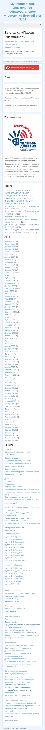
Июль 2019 (9, 354)
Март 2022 (8, 299)
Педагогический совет (13, 474)
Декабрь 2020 (10, 333)
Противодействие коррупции (16, 674)
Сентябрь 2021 (10, 312)
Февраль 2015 (10, 417)
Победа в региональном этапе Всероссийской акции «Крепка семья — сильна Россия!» (20, 219)
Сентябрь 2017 (10, 375)
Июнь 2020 (9, 343)
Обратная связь (12, 61)
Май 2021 (8, 320)
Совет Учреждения (12, 469)
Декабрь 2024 (10, 246)
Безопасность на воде (13, 656)
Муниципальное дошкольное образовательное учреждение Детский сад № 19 (22, 11)
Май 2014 (8, 422)
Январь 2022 (9, 304)
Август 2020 (9, 338)
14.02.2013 (19, 42)
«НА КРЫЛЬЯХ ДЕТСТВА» (15, 198)
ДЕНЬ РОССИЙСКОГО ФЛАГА (16, 232)
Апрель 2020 (9, 346)
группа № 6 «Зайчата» (13, 550)
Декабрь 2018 (10, 364)
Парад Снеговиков (12, 48)
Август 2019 (9, 351)
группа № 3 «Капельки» (14, 542)
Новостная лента (11, 721)
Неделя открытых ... (31, 61)
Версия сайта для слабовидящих (24, 68)
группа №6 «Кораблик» (14, 576)
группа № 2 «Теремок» (13, 539)
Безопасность (10, 642)
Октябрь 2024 (10, 249)
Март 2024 (8, 260)
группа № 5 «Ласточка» (14, 547)
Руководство (9, 484)
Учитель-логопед (11, 599)
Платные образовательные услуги (18, 497)
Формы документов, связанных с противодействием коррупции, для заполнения (18, 690)
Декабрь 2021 (10, 307)
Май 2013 (8, 433)
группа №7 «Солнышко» (14, 579)
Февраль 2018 (10, 370)
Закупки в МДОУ (11, 503)
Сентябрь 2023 (10, 273)
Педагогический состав (13, 487)
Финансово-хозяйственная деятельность (21, 500)
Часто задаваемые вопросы (15, 671)
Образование (10, 481)
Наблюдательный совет (14, 466)
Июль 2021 (9, 315)
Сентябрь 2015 (10, 406)
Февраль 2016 (10, 401)
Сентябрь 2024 (10, 252)
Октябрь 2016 (10, 393)
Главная (7, 449)
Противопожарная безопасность (17, 648)
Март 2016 (8, 399)
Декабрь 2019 (10, 349)
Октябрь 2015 (10, 404)
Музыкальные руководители (16, 596)
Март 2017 (8, 383)
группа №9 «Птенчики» (14, 581)
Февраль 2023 (10, 283)
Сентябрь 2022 (10, 288)
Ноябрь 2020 (9, 336)
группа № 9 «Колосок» (13, 558)
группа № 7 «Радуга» (13, 553)
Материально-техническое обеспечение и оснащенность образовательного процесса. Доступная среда (22, 491)
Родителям (9, 619)
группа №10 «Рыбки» (13, 584)
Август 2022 (9, 291)
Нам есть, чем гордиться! (14, 608)
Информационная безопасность (17, 653)
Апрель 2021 (9, 323)
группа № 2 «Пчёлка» (13, 568)
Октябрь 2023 (10, 270)
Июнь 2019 (9, 357)
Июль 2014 (9, 419)
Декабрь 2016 (10, 388)
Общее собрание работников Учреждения (21, 472)
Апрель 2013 (9, 435)
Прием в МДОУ (10, 622)
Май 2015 (8, 412)
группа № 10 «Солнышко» (15, 560)
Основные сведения (12, 458)
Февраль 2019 (10, 362)
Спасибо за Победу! (12, 616)
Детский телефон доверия (15, 659)
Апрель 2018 (9, 367)
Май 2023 (8, 278)
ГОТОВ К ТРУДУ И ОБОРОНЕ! (16, 230)
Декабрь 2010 (10, 440)
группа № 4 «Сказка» (13, 545)
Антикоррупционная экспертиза (17, 682)
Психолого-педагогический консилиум (20, 633)
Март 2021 (8, 325)
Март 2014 (8, 425)
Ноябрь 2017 (9, 372)
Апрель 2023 (9, 281)
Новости (14, 44)
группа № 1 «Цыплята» (14, 537)
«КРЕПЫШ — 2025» (12, 190)
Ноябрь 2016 (9, 391)
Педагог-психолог (11, 601)
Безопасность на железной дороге (18, 664)
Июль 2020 (9, 341)
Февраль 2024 (10, 262)
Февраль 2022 (10, 302)
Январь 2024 (9, 265)
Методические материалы (15, 685)
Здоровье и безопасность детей (17, 630)
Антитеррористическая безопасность (19, 646)
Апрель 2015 (9, 414)
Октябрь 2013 (10, 430)
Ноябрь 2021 (9, 309)
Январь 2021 (9, 330)
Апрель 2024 (9, 257)
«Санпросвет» (10, 666)
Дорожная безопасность (14, 651)
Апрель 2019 (9, 359)
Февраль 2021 (10, 328)
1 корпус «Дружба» (12, 534)
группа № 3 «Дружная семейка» (17, 571)
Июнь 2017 (9, 378)
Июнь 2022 (9, 294)
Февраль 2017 (10, 385)
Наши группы (9, 530)
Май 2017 (8, 380)
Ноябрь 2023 (9, 267)
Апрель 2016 (9, 396)
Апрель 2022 (9, 296)
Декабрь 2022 (10, 286)
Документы (9, 479)
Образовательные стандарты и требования (22, 523)
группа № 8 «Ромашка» (14, 555)
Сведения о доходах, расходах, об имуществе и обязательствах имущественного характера (18, 697)
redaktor (31, 42)
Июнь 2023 (9, 275)
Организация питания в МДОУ (17, 521)
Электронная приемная (14, 528)
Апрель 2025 (9, 241)
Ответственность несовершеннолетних (20, 661)
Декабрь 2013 (10, 427)
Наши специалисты (12, 590)
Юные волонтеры (11, 612)
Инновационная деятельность (16, 606)
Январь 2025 (9, 244)
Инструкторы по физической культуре (19, 593)
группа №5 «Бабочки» (13, 573)
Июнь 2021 (9, 317)
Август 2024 (9, 254)
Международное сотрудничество (17, 518)
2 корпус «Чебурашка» (13, 565)
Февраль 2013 (10, 438)
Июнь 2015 (9, 409)
